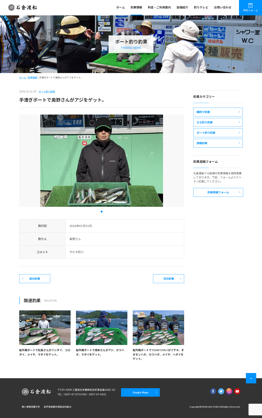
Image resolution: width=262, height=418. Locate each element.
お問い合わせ (222, 7)
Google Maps (140, 392)
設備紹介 (182, 7)
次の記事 (168, 278)
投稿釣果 (202, 143)
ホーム (120, 7)
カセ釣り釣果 (205, 122)
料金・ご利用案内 (159, 7)
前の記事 (34, 278)
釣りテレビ (201, 7)
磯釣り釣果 (203, 112)
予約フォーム (250, 10)
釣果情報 (136, 7)
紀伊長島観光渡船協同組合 (57, 406)
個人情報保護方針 (31, 406)
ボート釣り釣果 (47, 91)
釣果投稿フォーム (218, 192)
